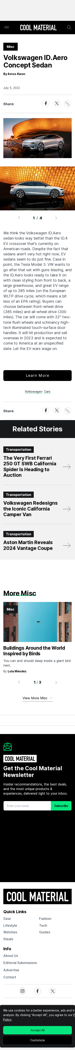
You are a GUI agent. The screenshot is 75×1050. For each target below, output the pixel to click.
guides (44, 932)
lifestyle (10, 925)
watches (10, 932)
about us (10, 956)
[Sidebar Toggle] (6, 27)
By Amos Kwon (14, 74)
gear (7, 918)
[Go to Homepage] (38, 28)
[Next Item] (56, 218)
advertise (11, 970)
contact (9, 977)
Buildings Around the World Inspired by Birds (34, 651)
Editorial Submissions (20, 963)
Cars (47, 391)
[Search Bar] (69, 27)
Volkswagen (33, 391)
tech (43, 925)
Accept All (38, 1030)
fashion (45, 918)
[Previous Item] (19, 218)
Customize (37, 1040)
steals (8, 939)
